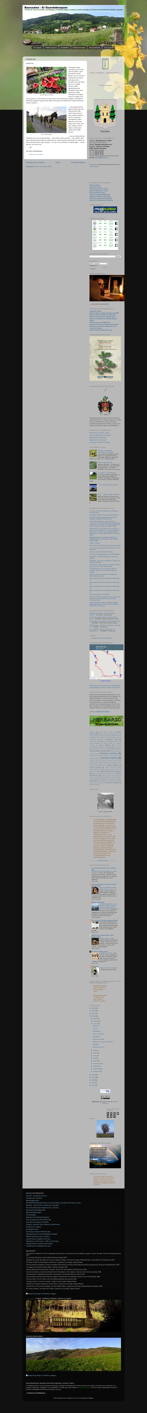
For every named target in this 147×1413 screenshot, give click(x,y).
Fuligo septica (93, 755)
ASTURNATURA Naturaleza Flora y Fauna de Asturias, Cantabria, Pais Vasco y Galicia (53, 1203)
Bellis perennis (105, 737)
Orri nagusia (38, 47)
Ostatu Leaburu (95, 185)
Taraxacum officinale (110, 779)
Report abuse (94, 166)
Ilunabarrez (96, 1036)
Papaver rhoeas (109, 767)
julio (94, 1058)
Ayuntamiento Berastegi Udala (35, 1210)
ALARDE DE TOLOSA (106, 953)
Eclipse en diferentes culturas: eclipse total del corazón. (108, 888)
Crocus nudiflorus (105, 745)
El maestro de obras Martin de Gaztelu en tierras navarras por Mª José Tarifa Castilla (105, 565)
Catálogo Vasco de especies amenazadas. (39, 1243)
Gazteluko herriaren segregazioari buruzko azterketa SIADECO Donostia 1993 (103, 518)
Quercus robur (95, 773)
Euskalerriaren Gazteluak (34, 1198)
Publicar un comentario (36, 154)
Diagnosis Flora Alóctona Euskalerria (37, 1217)
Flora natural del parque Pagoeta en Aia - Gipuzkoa (42, 1207)
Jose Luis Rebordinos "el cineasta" (100, 435)
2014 (93, 1077)
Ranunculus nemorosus (108, 773)
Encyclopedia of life (32, 1229)
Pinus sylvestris (111, 769)
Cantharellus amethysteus (96, 739)
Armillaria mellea (95, 737)
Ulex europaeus (110, 780)
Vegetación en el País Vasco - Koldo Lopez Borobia (42, 1241)
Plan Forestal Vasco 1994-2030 (99, 594)
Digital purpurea (94, 749)
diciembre (96, 1071)
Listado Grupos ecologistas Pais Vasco (38, 1239)
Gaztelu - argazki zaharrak (105, 811)
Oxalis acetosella (95, 767)
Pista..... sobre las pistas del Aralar (109, 494)
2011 (93, 1013)
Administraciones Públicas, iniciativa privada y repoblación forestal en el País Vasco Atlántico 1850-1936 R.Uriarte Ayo (104, 604)
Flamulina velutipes (114, 751)
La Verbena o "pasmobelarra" (107, 473)
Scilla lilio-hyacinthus (101, 777)
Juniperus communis (95, 760)
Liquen (95, 1028)
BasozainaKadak (94, 47)
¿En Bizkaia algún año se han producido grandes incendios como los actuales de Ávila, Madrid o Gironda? (108, 906)
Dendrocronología (98, 1039)
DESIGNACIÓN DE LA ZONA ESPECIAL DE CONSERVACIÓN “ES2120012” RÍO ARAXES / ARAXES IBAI (104, 539)
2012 (93, 1016)
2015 (93, 1080)
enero (95, 1018)
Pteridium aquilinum (114, 771)
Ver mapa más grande (105, 680)
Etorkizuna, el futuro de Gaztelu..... (104, 1042)
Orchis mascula (113, 765)
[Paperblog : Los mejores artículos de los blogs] (105, 1091)
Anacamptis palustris (103, 733)
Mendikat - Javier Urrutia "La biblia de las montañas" (42, 1205)
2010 (93, 1011)
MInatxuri (96, 1044)
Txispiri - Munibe (95, 543)
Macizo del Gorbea (98, 902)
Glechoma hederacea (114, 755)
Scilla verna (111, 777)
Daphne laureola (115, 747)
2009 (93, 1008)
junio (95, 1055)
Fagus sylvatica (101, 751)
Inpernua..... (97, 1026)
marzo (95, 1023)
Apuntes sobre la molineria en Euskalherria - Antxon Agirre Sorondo (104, 575)
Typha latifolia (100, 780)
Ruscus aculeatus (106, 775)
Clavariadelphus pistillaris (113, 741)
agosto (95, 1061)
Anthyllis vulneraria (116, 735)
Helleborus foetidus (94, 758)
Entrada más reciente (35, 162)
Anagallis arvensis (114, 733)
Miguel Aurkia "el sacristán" (98, 437)
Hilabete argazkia (51, 47)
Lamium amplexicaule (103, 762)
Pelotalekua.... (97, 1031)
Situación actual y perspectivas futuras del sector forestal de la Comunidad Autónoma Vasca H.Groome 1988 (105, 598)
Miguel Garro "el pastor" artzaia (99, 433)
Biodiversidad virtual (32, 1200)
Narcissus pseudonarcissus (97, 765)
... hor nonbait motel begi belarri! (108, 485)
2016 (93, 1082)
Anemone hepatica (105, 735)
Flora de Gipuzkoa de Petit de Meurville (38, 1219)
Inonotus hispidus (109, 758)
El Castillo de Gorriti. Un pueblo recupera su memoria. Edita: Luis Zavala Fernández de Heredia (103, 570)
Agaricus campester (95, 732)
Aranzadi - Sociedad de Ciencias (36, 1195)
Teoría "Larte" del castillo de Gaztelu (101, 552)
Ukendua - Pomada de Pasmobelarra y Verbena (105, 451)
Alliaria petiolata (108, 732)
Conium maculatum (95, 743)
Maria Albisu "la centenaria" (98, 440)
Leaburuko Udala (95, 311)
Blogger (90, 1398)
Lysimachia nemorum (115, 762)
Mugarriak (95, 966)
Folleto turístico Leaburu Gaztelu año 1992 (104, 313)
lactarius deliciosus (107, 760)
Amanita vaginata (104, 938)
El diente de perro (98, 1047)
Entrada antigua (78, 162)
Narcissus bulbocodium (113, 763)
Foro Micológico (31, 1215)
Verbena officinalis (112, 782)
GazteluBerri (65, 47)
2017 (93, 1085)
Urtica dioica (100, 782)
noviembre (96, 1069)
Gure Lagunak (108, 47)
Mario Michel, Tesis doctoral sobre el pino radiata (105, 545)
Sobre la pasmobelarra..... (106, 462)
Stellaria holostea (99, 779)
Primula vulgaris (100, 771)
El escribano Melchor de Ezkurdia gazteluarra (104, 515)
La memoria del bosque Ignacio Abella (105, 920)
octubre (95, 1066)
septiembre (97, 1063)
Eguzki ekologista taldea (33, 1212)
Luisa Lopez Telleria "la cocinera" (100, 442)
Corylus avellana (107, 743)
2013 (93, 1075)
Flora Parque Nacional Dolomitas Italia (38, 1231)
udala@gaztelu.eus (101, 157)
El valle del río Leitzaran (33, 1227)
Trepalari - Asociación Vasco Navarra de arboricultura (43, 1224)
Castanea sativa (112, 739)
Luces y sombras (98, 1034)
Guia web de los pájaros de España (37, 1222)
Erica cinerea (103, 749)
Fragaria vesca (93, 753)
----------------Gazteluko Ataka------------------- (103, 860)
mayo (95, 1053)
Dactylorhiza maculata (103, 747)
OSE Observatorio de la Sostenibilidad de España (41, 1234)
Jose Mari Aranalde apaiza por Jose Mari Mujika (105, 554)
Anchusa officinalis (94, 735)
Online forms (94, 164)
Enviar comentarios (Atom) (43, 166)
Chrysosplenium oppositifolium (97, 741)
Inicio (58, 162)
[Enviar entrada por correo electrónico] (30, 147)
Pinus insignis (100, 769)
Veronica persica (94, 784)
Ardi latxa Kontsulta (79, 47)
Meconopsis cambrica (97, 763)
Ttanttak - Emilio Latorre (100, 951)
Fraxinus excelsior (109, 753)
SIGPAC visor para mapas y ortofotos (38, 1236)
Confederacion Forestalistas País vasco (38, 1246)
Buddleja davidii (115, 737)
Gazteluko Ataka (102, 755)
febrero (95, 1021)
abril (94, 1050)
